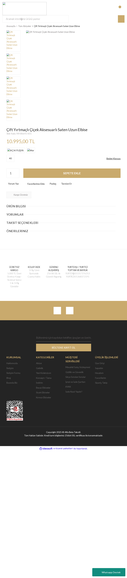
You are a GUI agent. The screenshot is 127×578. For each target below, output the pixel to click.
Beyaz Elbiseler (43, 387)
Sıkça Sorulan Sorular (75, 377)
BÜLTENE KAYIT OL (63, 347)
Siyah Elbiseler (43, 392)
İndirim (39, 382)
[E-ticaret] (63, 448)
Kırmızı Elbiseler (43, 397)
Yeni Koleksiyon (43, 373)
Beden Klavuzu (113, 158)
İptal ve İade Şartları (75, 382)
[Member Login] (108, 9)
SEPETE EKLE (72, 173)
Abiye (39, 363)
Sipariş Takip (101, 382)
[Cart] (122, 9)
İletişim (10, 368)
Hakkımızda (12, 363)
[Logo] (24, 8)
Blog (8, 378)
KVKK (68, 386)
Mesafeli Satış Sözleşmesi (77, 367)
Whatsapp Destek (111, 572)
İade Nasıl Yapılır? (73, 391)
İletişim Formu (13, 373)
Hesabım (99, 373)
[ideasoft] (46, 448)
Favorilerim (100, 378)
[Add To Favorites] (33, 184)
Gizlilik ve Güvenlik (74, 372)
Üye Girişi (100, 363)
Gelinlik (39, 368)
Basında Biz (11, 382)
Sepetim (99, 368)
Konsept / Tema (43, 378)
